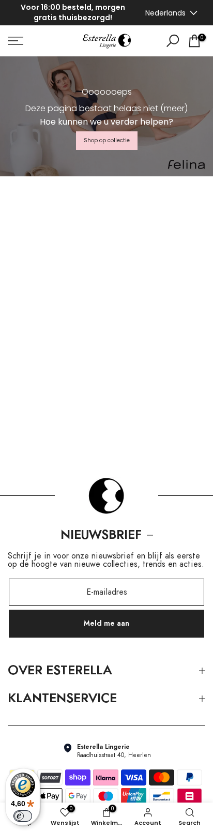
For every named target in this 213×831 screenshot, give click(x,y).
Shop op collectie (107, 138)
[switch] (22, 816)
